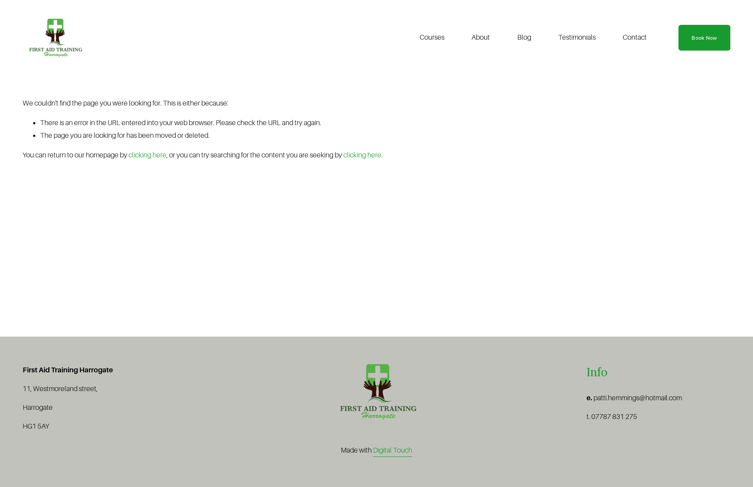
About (480, 37)
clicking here (147, 155)
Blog (524, 37)
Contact (635, 37)
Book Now (704, 37)
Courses (432, 37)
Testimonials (577, 37)
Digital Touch (392, 450)
